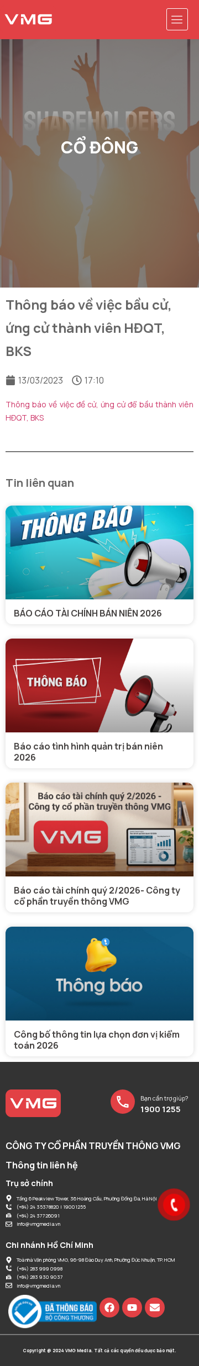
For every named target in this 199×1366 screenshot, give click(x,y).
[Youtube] (132, 1307)
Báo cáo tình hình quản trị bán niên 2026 (88, 751)
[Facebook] (109, 1307)
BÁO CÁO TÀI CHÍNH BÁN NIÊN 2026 (88, 613)
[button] (177, 19)
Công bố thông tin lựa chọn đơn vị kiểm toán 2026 (97, 1039)
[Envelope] (155, 1307)
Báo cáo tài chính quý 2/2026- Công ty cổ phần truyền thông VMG (97, 895)
